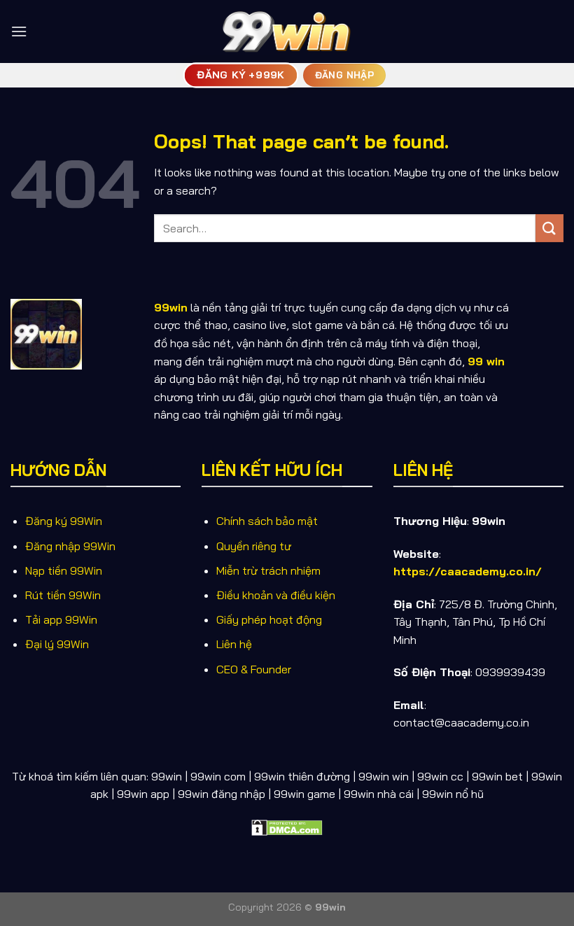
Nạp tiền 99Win (63, 570)
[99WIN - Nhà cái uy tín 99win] (287, 31)
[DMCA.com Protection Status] (287, 827)
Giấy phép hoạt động (269, 619)
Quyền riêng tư (253, 546)
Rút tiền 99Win (63, 595)
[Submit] (550, 227)
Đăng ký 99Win (63, 521)
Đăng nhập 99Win (70, 546)
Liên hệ (234, 644)
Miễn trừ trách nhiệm (268, 570)
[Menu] (18, 31)
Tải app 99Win (61, 619)
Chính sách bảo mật (267, 521)
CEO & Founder (253, 669)
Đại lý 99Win (57, 644)
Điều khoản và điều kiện (275, 595)
